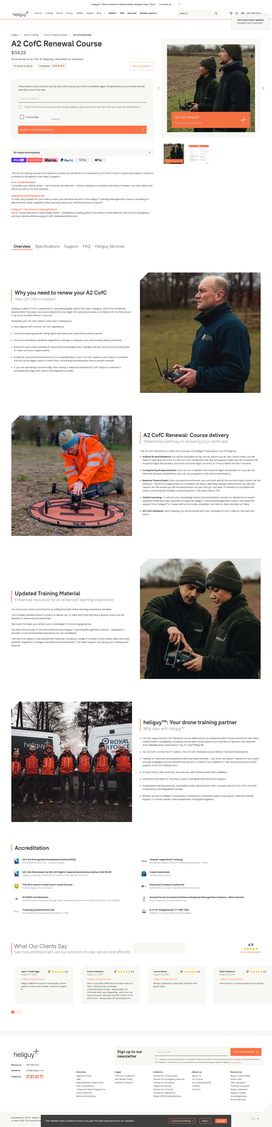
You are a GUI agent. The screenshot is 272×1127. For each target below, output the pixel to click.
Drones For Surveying (164, 1082)
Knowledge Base (239, 1096)
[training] (242, 13)
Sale (78, 1079)
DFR (122, 13)
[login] (237, 13)
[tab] (22, 247)
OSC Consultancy (85, 1086)
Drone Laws (236, 1079)
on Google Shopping (251, 952)
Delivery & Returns (124, 1082)
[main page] (20, 13)
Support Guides (238, 1092)
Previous (159, 88)
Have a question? (141, 66)
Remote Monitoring (85, 1096)
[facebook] (32, 1076)
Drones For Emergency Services (169, 1079)
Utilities (112, 13)
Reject (205, 1121)
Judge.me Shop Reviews (33, 979)
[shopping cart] (231, 13)
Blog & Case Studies (240, 1075)
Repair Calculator (239, 1089)
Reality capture (148, 13)
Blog (99, 13)
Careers (196, 1086)
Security (132, 13)
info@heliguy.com (35, 1070)
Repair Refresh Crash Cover (90, 1082)
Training (49, 13)
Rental (59, 13)
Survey (69, 13)
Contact (196, 1089)
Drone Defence (84, 1092)
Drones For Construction (166, 1075)
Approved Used (83, 1075)
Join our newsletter (243, 1052)
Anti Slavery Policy (124, 1079)
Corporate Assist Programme (90, 1089)
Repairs (90, 13)
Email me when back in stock (37, 129)
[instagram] (41, 1076)
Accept (221, 1121)
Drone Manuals (238, 1099)
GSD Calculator (238, 1082)
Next (263, 88)
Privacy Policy (235, 1062)
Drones (38, 13)
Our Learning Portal (201, 1082)
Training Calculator (240, 1086)
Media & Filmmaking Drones (167, 1096)
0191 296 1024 (253, 13)
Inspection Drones (162, 1086)
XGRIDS (79, 13)
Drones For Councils (163, 1089)
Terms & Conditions (125, 1075)
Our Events (197, 1079)
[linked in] (28, 1076)
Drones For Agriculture (164, 1092)
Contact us (165, 4)
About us (196, 1075)
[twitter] (37, 1076)
